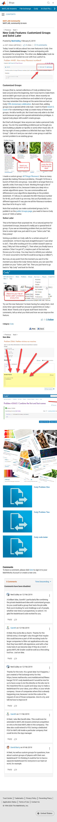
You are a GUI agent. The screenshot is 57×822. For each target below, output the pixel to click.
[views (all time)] (4, 45)
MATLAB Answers (9, 9)
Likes (28, 45)
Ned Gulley (16, 41)
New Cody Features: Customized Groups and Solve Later (26, 34)
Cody (36, 9)
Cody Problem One (42, 487)
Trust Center (7, 798)
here (31, 570)
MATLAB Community (11, 21)
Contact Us (35, 802)
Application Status (10, 802)
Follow (51, 319)
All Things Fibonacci (31, 176)
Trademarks (19, 798)
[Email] (41, 329)
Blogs (11, 3)
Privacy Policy (31, 798)
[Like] (42, 319)
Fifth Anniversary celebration (19, 104)
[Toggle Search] (48, 3)
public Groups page (24, 211)
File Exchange (25, 9)
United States (46, 813)
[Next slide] (52, 8)
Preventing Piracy (45, 798)
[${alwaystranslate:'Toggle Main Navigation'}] (53, 3)
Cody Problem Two (42, 512)
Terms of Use (24, 802)
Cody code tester (41, 537)
